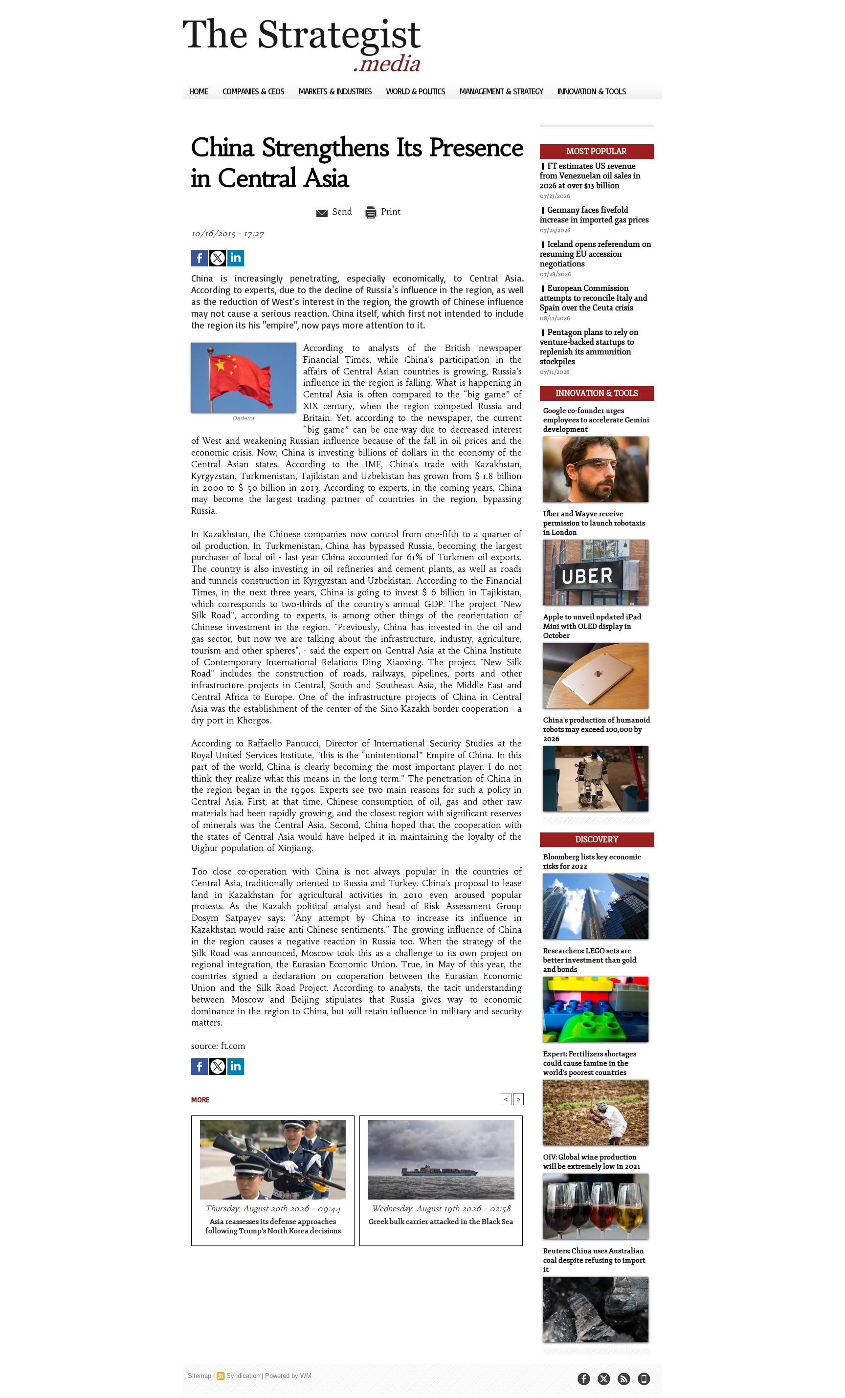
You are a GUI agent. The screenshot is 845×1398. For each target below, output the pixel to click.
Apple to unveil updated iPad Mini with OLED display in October (592, 626)
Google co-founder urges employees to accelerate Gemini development (596, 420)
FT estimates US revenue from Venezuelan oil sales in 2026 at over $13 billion (590, 176)
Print (389, 211)
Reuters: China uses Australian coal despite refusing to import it (594, 1260)
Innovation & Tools (591, 91)
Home (199, 91)
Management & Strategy (502, 91)
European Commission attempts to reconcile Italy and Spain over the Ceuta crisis (593, 298)
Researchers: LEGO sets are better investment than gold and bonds (590, 960)
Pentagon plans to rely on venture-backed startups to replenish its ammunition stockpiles (589, 347)
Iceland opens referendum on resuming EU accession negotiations (595, 254)
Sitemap (199, 1375)
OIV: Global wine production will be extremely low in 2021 (591, 1162)
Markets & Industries (336, 91)
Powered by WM (288, 1375)
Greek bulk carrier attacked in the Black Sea (441, 1221)
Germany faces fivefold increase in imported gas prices (594, 215)
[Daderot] (243, 346)
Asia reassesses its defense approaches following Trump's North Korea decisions (273, 1226)
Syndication (243, 1375)
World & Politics (416, 91)
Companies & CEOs (254, 91)
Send (340, 211)
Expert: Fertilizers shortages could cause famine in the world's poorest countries (589, 1063)
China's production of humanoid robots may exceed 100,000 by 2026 (596, 729)
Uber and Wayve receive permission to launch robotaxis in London (594, 523)
